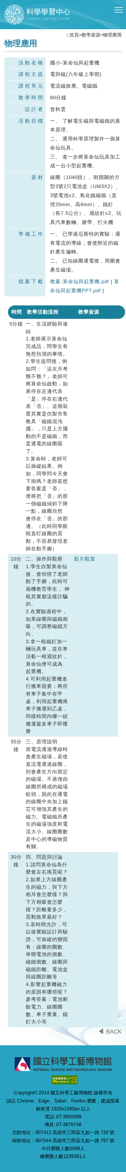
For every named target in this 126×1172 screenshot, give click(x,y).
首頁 (74, 34)
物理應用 (112, 34)
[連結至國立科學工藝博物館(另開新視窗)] (63, 1064)
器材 (37, 177)
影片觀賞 (84, 559)
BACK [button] (114, 1031)
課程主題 (31, 74)
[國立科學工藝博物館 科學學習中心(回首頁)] (37, 14)
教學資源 (90, 34)
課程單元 (31, 86)
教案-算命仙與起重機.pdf (79, 281)
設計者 (34, 109)
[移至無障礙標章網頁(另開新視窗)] (64, 1079)
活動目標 (31, 121)
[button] (118, 10)
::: (67, 34)
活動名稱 (31, 63)
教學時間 (31, 97)
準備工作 (31, 234)
